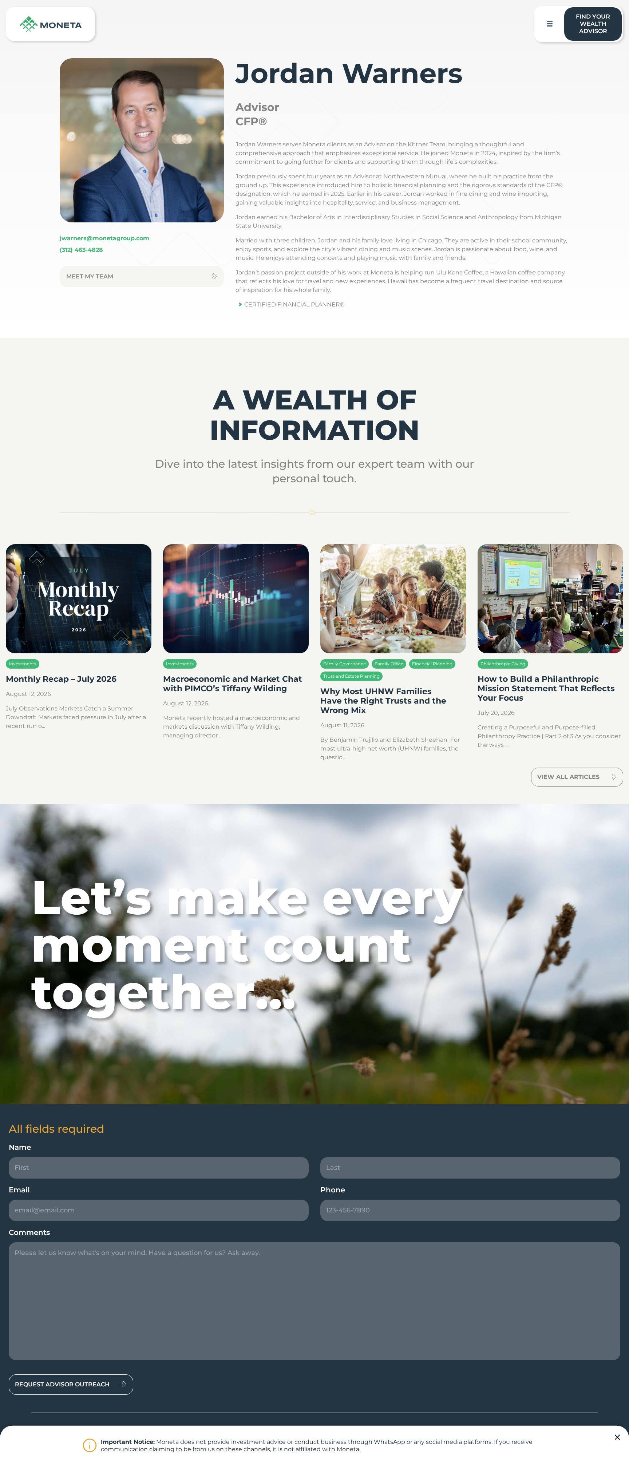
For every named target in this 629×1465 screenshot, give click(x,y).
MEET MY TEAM (89, 276)
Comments (29, 1232)
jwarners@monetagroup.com (104, 238)
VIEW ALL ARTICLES (568, 776)
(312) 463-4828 (81, 249)
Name (20, 1147)
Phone (332, 1189)
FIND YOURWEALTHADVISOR (593, 24)
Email (19, 1189)
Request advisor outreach (62, 1384)
